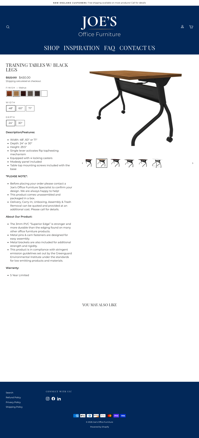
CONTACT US (137, 47)
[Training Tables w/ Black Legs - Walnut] (22, 364)
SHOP (51, 47)
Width (10, 102)
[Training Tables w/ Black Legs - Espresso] (34, 364)
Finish (16, 87)
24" (11, 123)
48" (11, 108)
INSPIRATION (82, 47)
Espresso (37, 93)
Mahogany (23, 93)
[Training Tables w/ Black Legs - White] (38, 364)
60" (21, 108)
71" (30, 108)
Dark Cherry (9, 93)
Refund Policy (13, 397)
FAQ (109, 47)
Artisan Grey (30, 93)
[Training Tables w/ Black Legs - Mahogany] (26, 364)
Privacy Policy (13, 402)
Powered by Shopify (99, 427)
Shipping (11, 81)
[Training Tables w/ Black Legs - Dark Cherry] (18, 364)
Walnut (16, 93)
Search (9, 392)
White (44, 93)
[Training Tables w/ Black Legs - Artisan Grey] (30, 364)
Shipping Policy (14, 407)
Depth (10, 117)
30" (20, 123)
